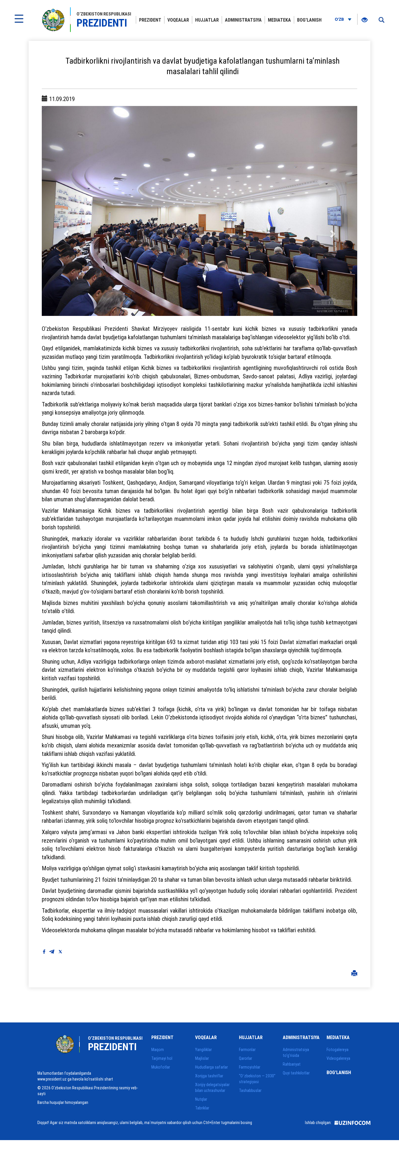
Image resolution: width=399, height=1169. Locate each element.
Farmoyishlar (249, 1067)
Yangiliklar (203, 1049)
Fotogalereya (337, 1049)
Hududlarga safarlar (211, 1067)
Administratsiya (243, 20)
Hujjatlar (207, 20)
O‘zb (340, 19)
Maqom (157, 1049)
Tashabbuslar (250, 1090)
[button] (65, 211)
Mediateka (279, 20)
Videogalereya (338, 1058)
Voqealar (178, 20)
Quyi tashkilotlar (296, 1073)
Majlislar (202, 1058)
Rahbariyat (292, 1064)
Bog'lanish (309, 20)
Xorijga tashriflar (209, 1075)
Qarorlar (245, 1058)
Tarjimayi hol (161, 1058)
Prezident (150, 20)
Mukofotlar (160, 1067)
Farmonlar (247, 1049)
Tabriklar (202, 1108)
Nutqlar (201, 1099)
